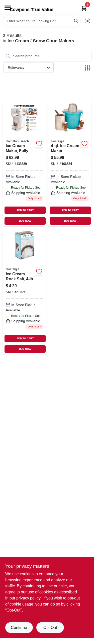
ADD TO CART (25, 210)
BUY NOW (25, 220)
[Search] (76, 20)
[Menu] (8, 8)
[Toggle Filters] (87, 68)
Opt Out (50, 627)
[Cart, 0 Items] (83, 8)
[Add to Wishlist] (39, 144)
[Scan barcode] (87, 21)
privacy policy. (28, 598)
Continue (19, 627)
